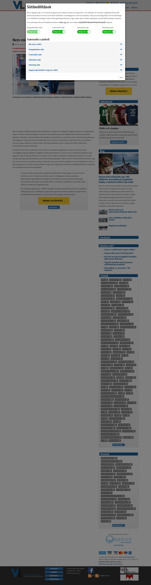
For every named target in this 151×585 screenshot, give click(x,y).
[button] (35, 44)
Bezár (121, 77)
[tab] (75, 44)
